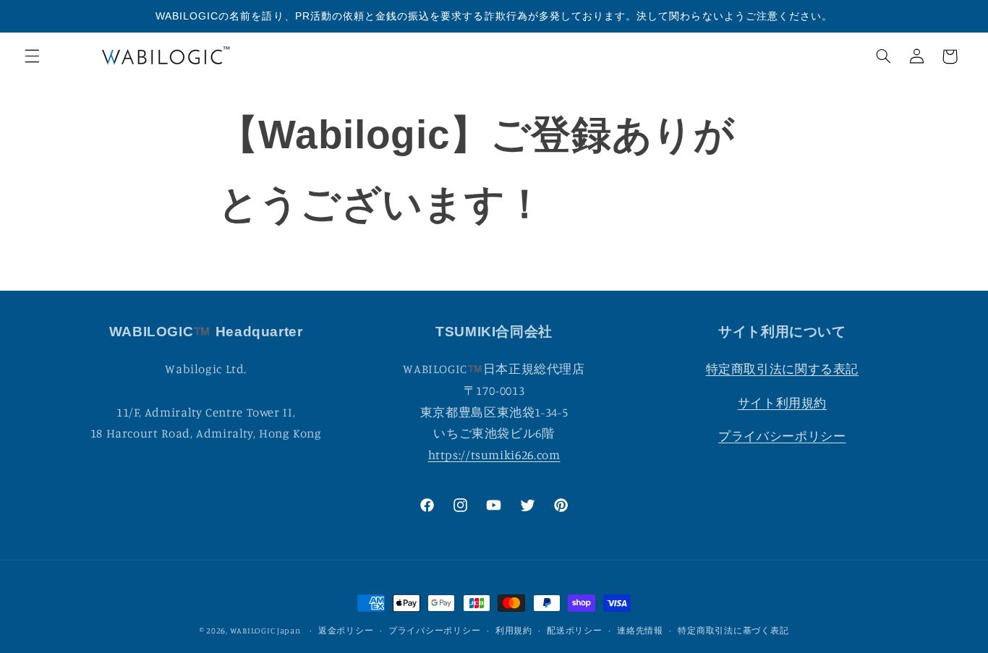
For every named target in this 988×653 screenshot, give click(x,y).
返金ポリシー (345, 631)
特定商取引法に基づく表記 (733, 631)
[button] (31, 56)
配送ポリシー (574, 631)
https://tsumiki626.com (494, 454)
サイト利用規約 (782, 402)
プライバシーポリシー (782, 436)
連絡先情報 (640, 631)
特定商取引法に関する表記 (782, 369)
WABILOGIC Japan (265, 631)
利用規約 (513, 631)
